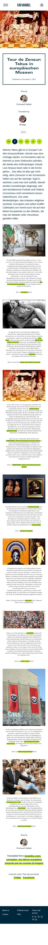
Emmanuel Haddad (24, 104)
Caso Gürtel (21, 808)
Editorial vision (23, 910)
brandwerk (24, 292)
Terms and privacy (36, 911)
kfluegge (22, 125)
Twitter (17, 877)
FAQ (19, 914)
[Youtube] (42, 917)
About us (5, 910)
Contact (5, 914)
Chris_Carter (25, 661)
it (39, 141)
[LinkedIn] (36, 919)
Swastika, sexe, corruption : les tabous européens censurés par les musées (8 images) (24, 859)
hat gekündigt (36, 525)
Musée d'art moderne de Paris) (30, 362)
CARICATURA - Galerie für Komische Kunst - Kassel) (26, 466)
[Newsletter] (33, 919)
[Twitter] (36, 917)
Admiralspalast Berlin (25, 751)
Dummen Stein (34, 408)
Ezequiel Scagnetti (26, 531)
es (27, 141)
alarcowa (28, 600)
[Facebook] (32, 917)
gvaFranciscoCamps (24, 826)
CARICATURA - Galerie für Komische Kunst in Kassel (23, 440)
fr (14, 141)
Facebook (29, 877)
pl (33, 141)
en (21, 141)
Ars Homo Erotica (33, 507)
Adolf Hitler (30, 633)
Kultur (24, 132)
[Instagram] (38, 917)
